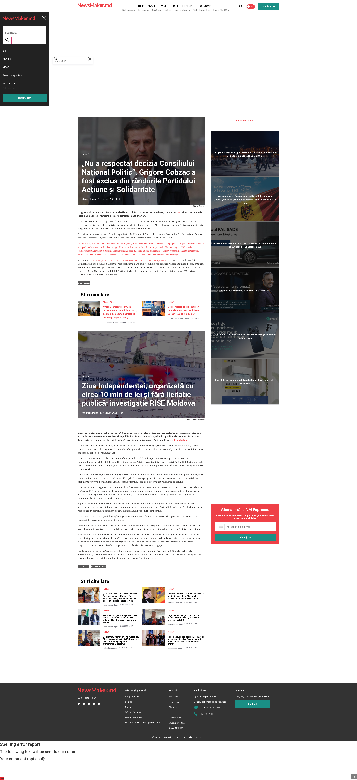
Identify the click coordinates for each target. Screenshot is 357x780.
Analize (153, 5)
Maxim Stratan (89, 199)
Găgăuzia (156, 10)
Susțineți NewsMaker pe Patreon (142, 722)
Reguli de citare (133, 717)
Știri (141, 5)
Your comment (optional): (22, 759)
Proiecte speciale (183, 5)
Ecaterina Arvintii (111, 322)
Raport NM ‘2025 (221, 10)
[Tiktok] (94, 704)
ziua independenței (98, 566)
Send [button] (2, 778)
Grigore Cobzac (84, 283)
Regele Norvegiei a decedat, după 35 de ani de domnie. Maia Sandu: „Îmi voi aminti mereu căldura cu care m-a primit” (186, 640)
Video (164, 5)
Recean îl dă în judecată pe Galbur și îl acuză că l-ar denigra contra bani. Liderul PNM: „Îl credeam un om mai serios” (120, 618)
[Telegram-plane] (99, 704)
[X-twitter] (84, 704)
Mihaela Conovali (176, 319)
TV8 (178, 212)
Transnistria (143, 10)
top (83, 566)
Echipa (128, 701)
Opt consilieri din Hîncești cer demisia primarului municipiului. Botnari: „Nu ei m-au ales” (184, 310)
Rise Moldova (180, 440)
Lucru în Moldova (182, 10)
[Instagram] (89, 704)
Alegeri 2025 (108, 302)
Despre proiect (133, 696)
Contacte (130, 707)
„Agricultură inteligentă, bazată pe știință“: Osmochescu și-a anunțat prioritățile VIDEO (183, 617)
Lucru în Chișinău (245, 120)
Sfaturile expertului (201, 10)
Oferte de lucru (133, 712)
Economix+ (206, 5)
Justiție (167, 10)
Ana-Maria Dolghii (90, 412)
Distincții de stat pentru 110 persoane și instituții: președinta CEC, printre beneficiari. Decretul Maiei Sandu (186, 596)
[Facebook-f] (79, 704)
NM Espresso (128, 10)
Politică (85, 154)
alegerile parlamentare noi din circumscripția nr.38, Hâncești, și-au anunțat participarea (131, 260)
